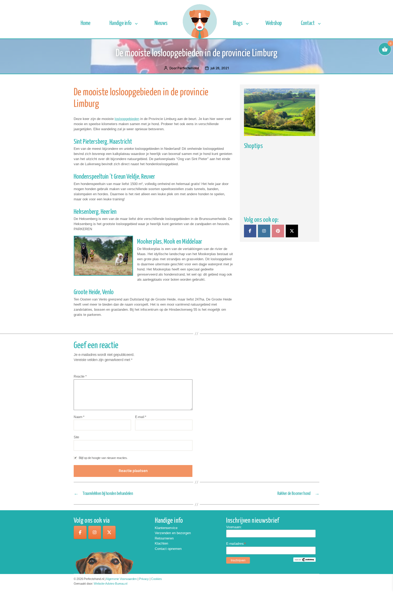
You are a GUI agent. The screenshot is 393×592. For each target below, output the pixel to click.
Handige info (120, 23)
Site (76, 437)
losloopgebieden (127, 119)
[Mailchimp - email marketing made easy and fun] (304, 559)
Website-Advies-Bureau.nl (110, 583)
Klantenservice (166, 528)
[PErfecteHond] (250, 231)
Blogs (238, 23)
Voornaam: (234, 527)
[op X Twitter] (292, 231)
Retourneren (164, 538)
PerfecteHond (188, 68)
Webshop (273, 23)
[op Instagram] (264, 231)
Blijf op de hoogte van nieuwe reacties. (103, 458)
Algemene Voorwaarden (121, 579)
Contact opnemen (168, 549)
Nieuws (161, 23)
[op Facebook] (80, 532)
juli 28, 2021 (220, 68)
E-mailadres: (236, 543)
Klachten (161, 543)
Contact (308, 23)
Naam (79, 417)
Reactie (80, 376)
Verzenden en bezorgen (173, 533)
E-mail (140, 417)
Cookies (156, 579)
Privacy (144, 579)
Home (85, 23)
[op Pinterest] (278, 231)
